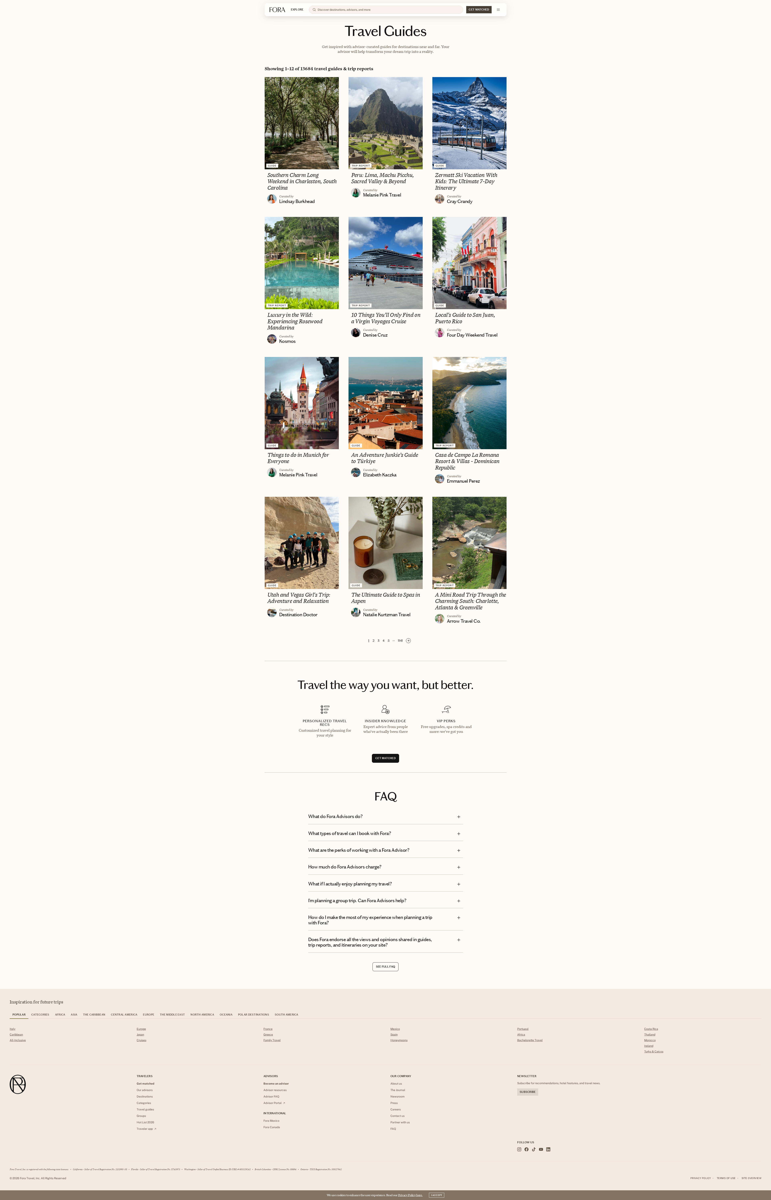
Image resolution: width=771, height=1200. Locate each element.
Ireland (648, 1045)
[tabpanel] (385, 1041)
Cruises (141, 1040)
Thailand (649, 1034)
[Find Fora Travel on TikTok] (534, 1149)
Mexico (395, 1029)
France (268, 1029)
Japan (140, 1034)
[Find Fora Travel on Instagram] (519, 1149)
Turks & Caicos (653, 1051)
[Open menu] (498, 9)
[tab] (19, 1016)
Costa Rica (651, 1029)
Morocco (650, 1040)
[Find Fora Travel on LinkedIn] (548, 1149)
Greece (268, 1034)
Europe (141, 1029)
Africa (521, 1034)
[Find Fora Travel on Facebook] (526, 1149)
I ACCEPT (436, 1195)
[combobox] (389, 9)
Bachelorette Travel (530, 1040)
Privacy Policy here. (410, 1195)
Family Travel (272, 1040)
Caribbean (16, 1034)
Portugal (523, 1029)
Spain (394, 1034)
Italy (12, 1029)
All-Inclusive (18, 1040)
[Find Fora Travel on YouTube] (541, 1149)
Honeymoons (399, 1040)
